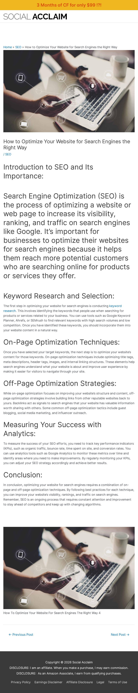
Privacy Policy (21, 682)
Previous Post (21, 635)
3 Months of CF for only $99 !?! (69, 5)
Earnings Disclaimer (48, 682)
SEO (8, 154)
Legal (100, 682)
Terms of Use (117, 682)
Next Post (120, 635)
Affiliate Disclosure (79, 682)
